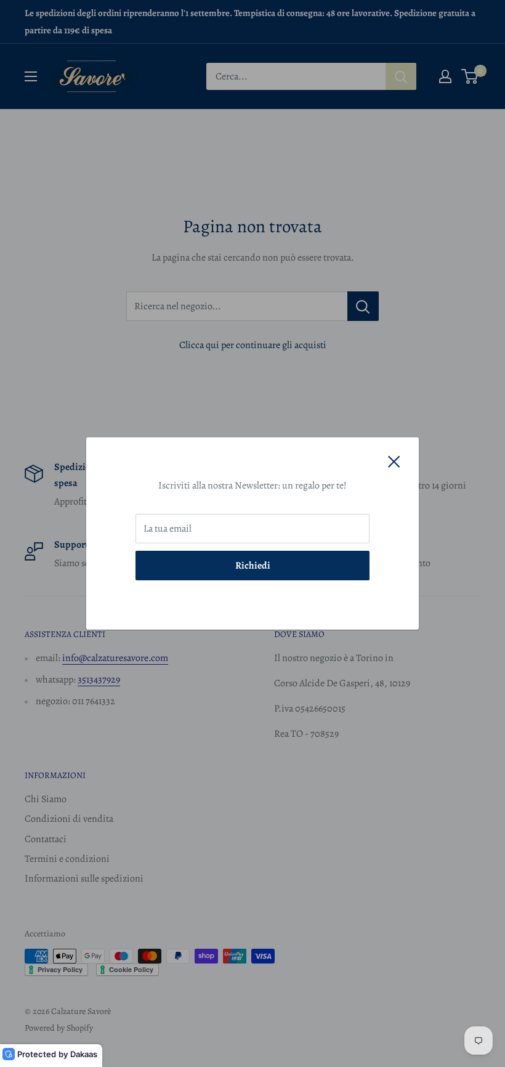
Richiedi (252, 565)
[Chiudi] (394, 461)
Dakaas (83, 1054)
